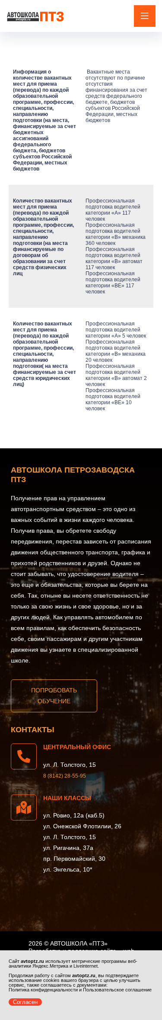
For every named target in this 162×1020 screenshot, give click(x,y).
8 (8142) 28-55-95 (64, 776)
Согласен (25, 1002)
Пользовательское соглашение (117, 989)
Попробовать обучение (54, 696)
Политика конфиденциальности (43, 989)
